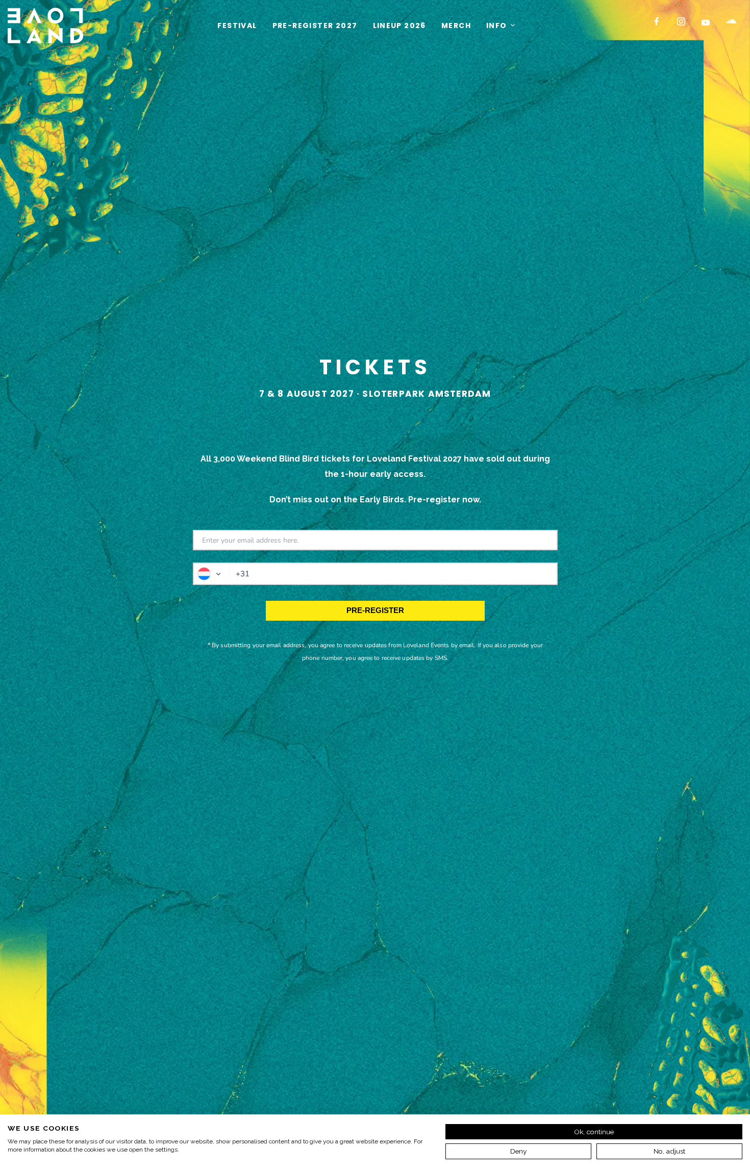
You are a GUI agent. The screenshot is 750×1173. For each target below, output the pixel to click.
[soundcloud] (734, 25)
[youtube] (705, 26)
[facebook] (661, 25)
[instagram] (685, 25)
